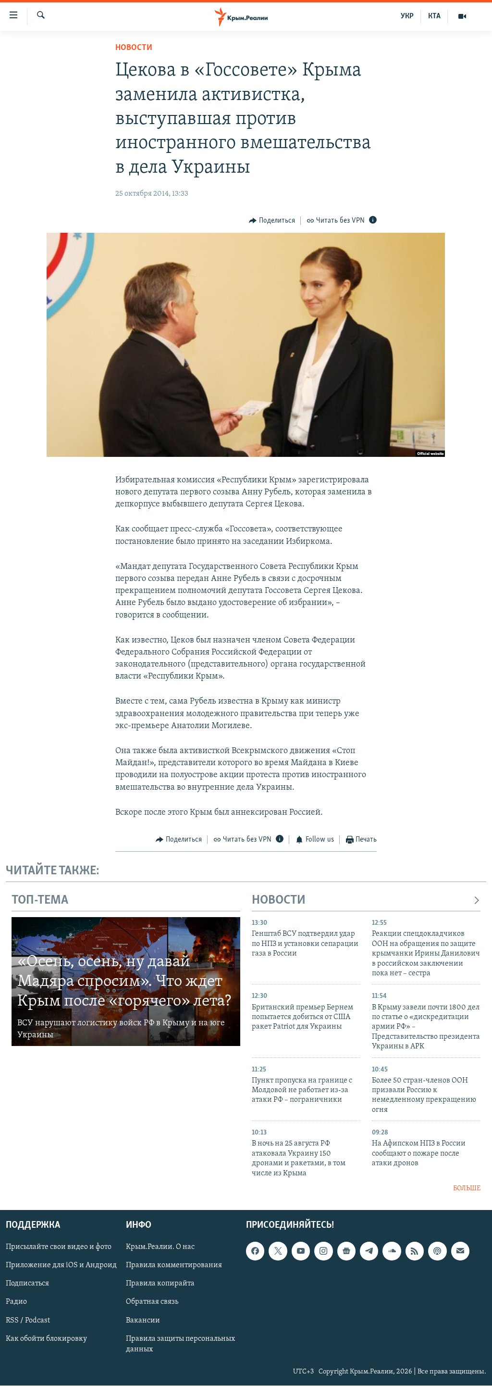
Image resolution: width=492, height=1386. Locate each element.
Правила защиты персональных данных (180, 1344)
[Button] (272, 220)
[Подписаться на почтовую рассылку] (460, 1251)
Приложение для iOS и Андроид (61, 1266)
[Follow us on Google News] (346, 1251)
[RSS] (415, 1251)
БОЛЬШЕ (466, 1188)
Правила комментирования (174, 1266)
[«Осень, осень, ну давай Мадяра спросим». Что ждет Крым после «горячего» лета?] (126, 981)
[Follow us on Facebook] (255, 1251)
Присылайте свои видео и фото (58, 1247)
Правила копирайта (160, 1284)
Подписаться (27, 1284)
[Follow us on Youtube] (301, 1251)
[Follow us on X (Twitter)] (278, 1251)
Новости (133, 48)
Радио (16, 1302)
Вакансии (143, 1320)
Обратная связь (152, 1302)
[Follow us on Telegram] (369, 1251)
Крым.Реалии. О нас (160, 1247)
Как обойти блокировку (46, 1339)
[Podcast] (437, 1251)
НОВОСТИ (279, 900)
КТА (434, 16)
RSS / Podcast (28, 1320)
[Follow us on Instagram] (323, 1251)
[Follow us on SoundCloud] (391, 1251)
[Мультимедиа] (462, 16)
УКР (407, 16)
